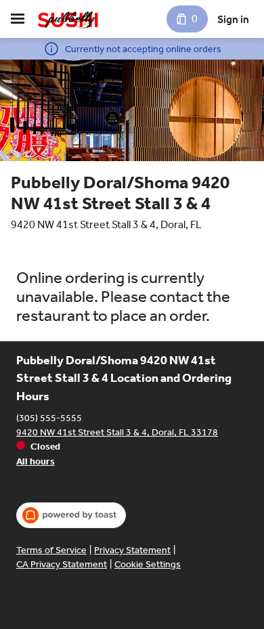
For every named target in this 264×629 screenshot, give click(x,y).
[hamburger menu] (17, 18)
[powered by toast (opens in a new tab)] (71, 515)
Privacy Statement (132, 550)
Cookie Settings (147, 564)
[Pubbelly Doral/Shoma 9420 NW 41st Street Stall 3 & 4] (68, 19)
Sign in (233, 19)
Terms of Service (51, 550)
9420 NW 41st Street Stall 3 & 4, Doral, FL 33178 (117, 432)
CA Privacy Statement (61, 564)
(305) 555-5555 (49, 418)
